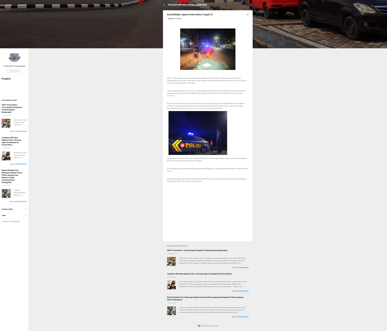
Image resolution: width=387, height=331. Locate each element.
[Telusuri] (251, 5)
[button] (247, 14)
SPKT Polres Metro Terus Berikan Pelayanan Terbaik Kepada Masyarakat (197, 250)
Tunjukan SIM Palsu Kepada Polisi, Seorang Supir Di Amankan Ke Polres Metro (199, 274)
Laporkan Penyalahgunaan (11, 221)
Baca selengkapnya (240, 268)
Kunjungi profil (14, 71)
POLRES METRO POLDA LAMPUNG (187, 4)
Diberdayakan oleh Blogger (209, 326)
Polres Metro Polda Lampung (14, 66)
